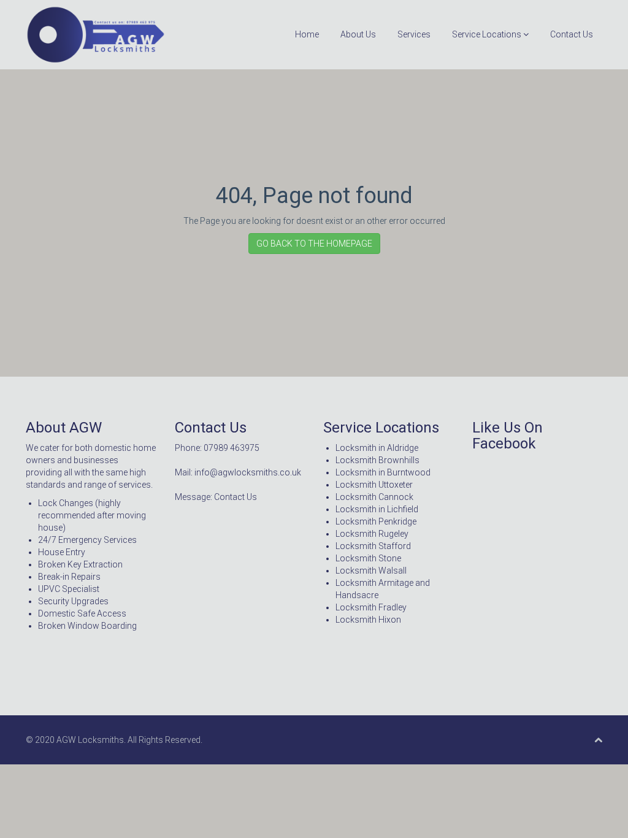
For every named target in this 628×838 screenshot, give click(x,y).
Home (307, 34)
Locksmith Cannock (374, 497)
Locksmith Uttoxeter (374, 485)
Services (414, 34)
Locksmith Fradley (371, 607)
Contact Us (571, 34)
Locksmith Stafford (373, 546)
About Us (358, 34)
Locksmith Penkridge (375, 521)
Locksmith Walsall (371, 570)
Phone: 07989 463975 (217, 448)
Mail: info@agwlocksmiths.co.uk (238, 472)
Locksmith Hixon (368, 620)
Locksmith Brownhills (377, 460)
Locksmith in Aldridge (376, 448)
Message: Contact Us (216, 497)
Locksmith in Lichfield (376, 509)
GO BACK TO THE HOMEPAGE (314, 243)
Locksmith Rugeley (371, 534)
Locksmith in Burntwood (383, 472)
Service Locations (487, 34)
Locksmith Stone (368, 558)
